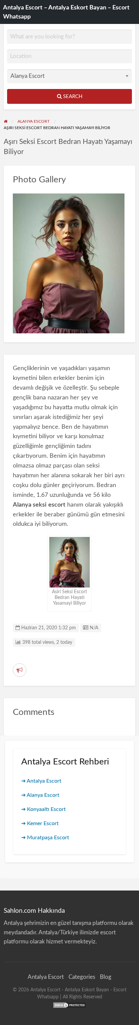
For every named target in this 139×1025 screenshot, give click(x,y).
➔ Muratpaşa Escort (45, 837)
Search (72, 96)
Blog (105, 977)
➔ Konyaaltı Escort (43, 809)
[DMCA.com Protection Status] (69, 1004)
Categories (81, 977)
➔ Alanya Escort (40, 795)
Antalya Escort (46, 977)
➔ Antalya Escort (41, 781)
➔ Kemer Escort (40, 823)
